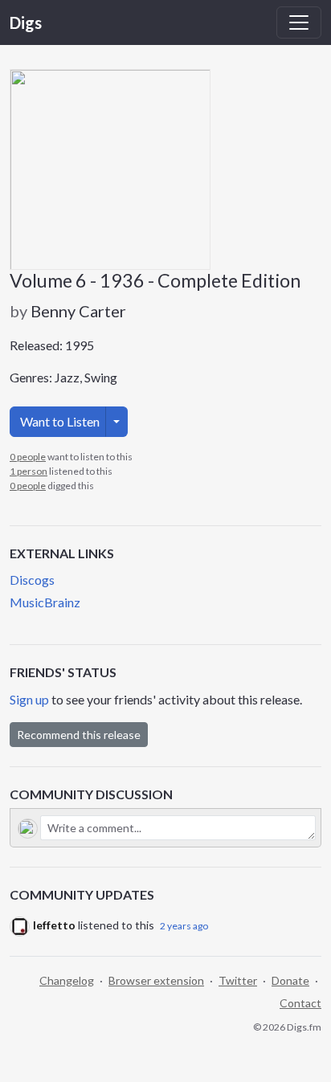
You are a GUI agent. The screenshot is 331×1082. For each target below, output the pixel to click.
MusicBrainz (45, 602)
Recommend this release (79, 734)
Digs (26, 22)
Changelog (66, 980)
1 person (28, 471)
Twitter (238, 980)
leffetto (54, 925)
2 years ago (184, 926)
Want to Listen (60, 421)
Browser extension (156, 980)
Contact (300, 1003)
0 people (28, 457)
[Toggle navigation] (298, 22)
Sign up (29, 699)
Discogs (32, 579)
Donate (290, 980)
